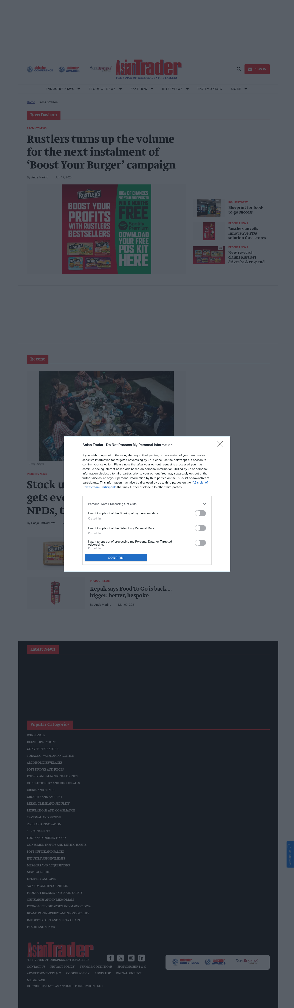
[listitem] (147, 503)
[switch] (200, 513)
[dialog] (147, 504)
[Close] (221, 445)
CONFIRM (116, 557)
